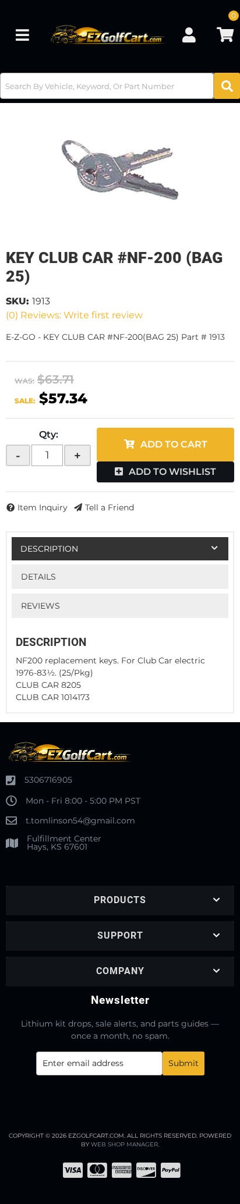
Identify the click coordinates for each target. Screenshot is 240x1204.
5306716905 (48, 780)
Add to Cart (173, 444)
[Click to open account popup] (189, 35)
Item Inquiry (42, 507)
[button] (120, 86)
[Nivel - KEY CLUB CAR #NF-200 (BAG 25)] (120, 170)
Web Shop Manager (124, 1144)
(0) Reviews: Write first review (74, 315)
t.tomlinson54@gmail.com (80, 820)
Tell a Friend (109, 507)
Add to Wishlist (172, 471)
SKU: (17, 301)
